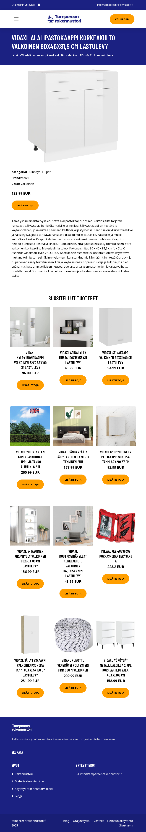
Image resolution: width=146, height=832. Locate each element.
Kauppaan (122, 19)
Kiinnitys (34, 172)
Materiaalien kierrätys (29, 781)
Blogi (18, 796)
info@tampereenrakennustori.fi (115, 4)
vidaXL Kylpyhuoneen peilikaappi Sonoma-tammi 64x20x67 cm (115, 457)
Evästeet (98, 821)
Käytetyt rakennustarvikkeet (34, 789)
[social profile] (39, 4)
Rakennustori (24, 774)
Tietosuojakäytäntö (120, 821)
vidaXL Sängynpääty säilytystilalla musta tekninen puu (73, 457)
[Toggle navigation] (16, 18)
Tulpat (46, 172)
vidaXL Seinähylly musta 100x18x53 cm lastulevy (73, 357)
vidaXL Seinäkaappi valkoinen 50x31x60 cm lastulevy (115, 357)
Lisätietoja (25, 205)
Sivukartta (126, 825)
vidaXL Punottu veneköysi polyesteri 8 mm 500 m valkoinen (73, 665)
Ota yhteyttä (81, 821)
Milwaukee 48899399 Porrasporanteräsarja (115, 556)
